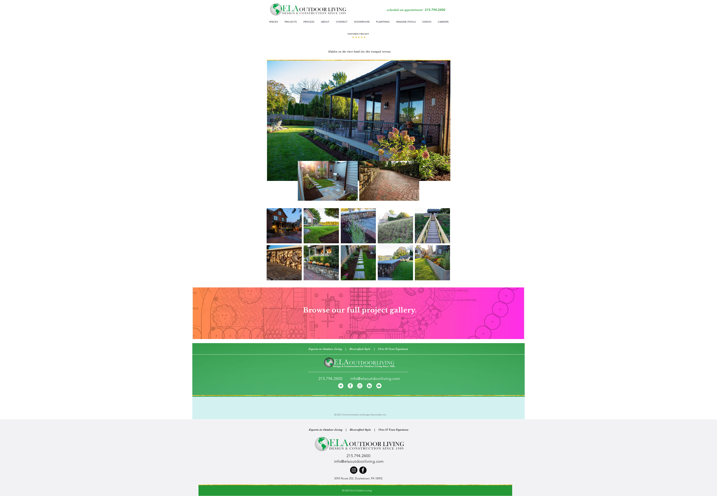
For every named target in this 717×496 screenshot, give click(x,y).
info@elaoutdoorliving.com (375, 378)
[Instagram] (359, 385)
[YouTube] (378, 385)
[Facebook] (350, 385)
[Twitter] (340, 385)
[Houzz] (369, 385)
